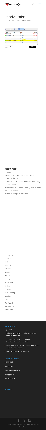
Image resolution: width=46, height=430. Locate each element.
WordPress (23, 427)
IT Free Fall (9, 366)
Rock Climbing (10, 293)
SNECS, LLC (9, 362)
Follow (10, 47)
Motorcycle (9, 282)
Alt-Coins (8, 259)
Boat (6, 262)
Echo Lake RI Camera (12, 370)
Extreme (8, 269)
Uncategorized (10, 303)
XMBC (7, 313)
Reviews (8, 289)
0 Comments (26, 21)
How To (7, 276)
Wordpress (9, 310)
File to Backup (10, 379)
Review (7, 286)
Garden (7, 272)
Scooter (7, 299)
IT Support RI (9, 374)
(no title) (8, 172)
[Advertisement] (23, 234)
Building (8, 265)
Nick (8, 21)
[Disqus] (23, 77)
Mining (7, 279)
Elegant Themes (23, 424)
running (8, 296)
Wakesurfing (9, 306)
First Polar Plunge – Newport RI (16, 194)
